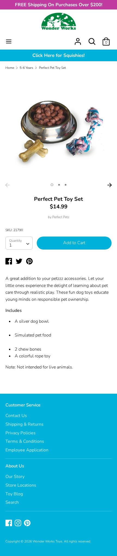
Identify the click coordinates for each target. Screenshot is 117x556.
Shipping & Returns (24, 424)
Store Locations (20, 485)
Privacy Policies (20, 433)
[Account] (77, 39)
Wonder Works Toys (47, 541)
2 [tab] (59, 185)
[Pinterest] (28, 523)
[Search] (92, 39)
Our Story (14, 477)
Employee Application (26, 450)
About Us (14, 466)
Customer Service (23, 405)
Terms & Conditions (24, 441)
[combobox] (19, 243)
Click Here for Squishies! (58, 55)
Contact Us (16, 416)
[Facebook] (9, 523)
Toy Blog (14, 494)
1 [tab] (52, 184)
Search (12, 502)
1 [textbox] (10, 245)
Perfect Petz (60, 217)
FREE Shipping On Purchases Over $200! (58, 5)
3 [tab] (65, 185)
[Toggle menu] (8, 41)
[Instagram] (18, 523)
